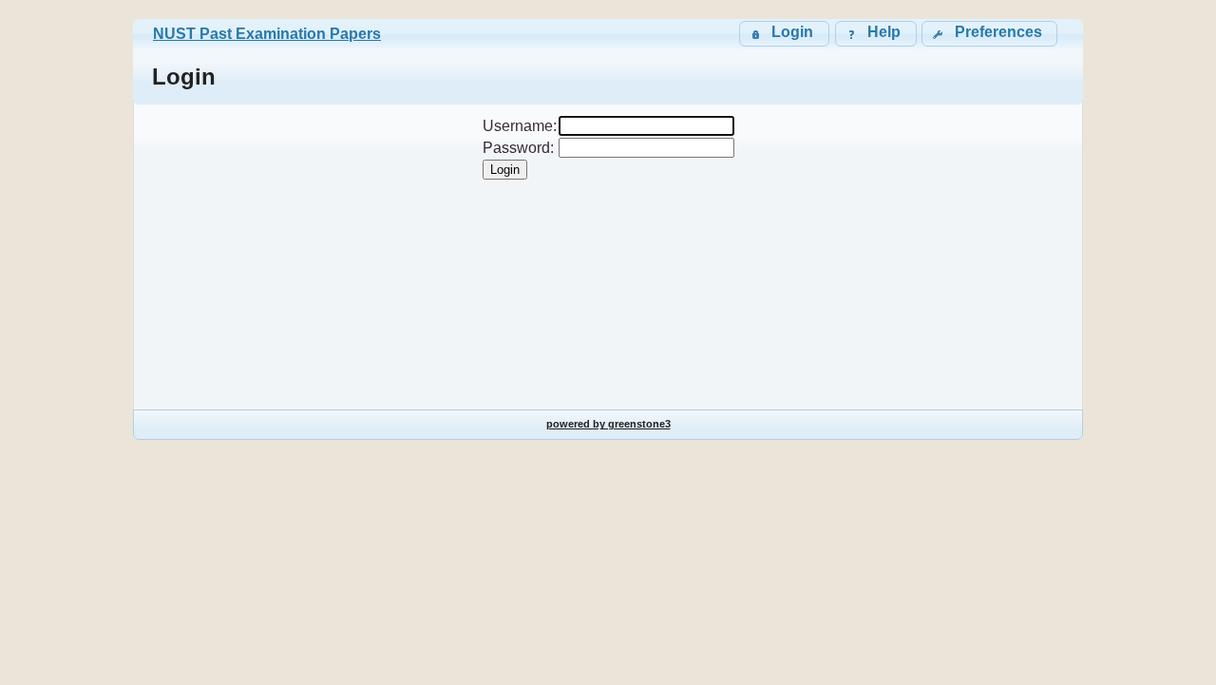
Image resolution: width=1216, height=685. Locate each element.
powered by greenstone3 (608, 423)
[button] (989, 34)
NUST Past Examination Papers (267, 34)
